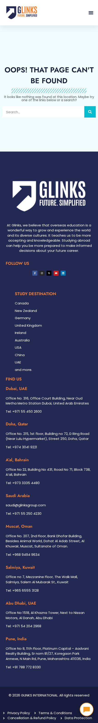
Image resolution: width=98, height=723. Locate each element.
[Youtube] (56, 273)
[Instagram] (41, 273)
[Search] (90, 112)
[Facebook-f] (34, 273)
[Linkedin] (63, 273)
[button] (91, 12)
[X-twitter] (49, 273)
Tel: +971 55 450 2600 (24, 411)
